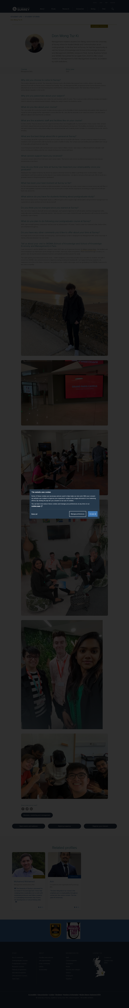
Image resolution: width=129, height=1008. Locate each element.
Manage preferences (77, 514)
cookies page (35, 506)
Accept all (93, 514)
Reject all (34, 514)
